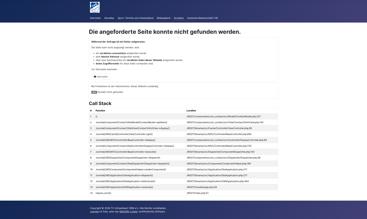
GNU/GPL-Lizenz (128, 211)
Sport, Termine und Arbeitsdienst (136, 18)
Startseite (95, 18)
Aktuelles (109, 18)
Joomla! (94, 211)
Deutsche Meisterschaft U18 (202, 18)
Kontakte (179, 18)
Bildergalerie (163, 18)
